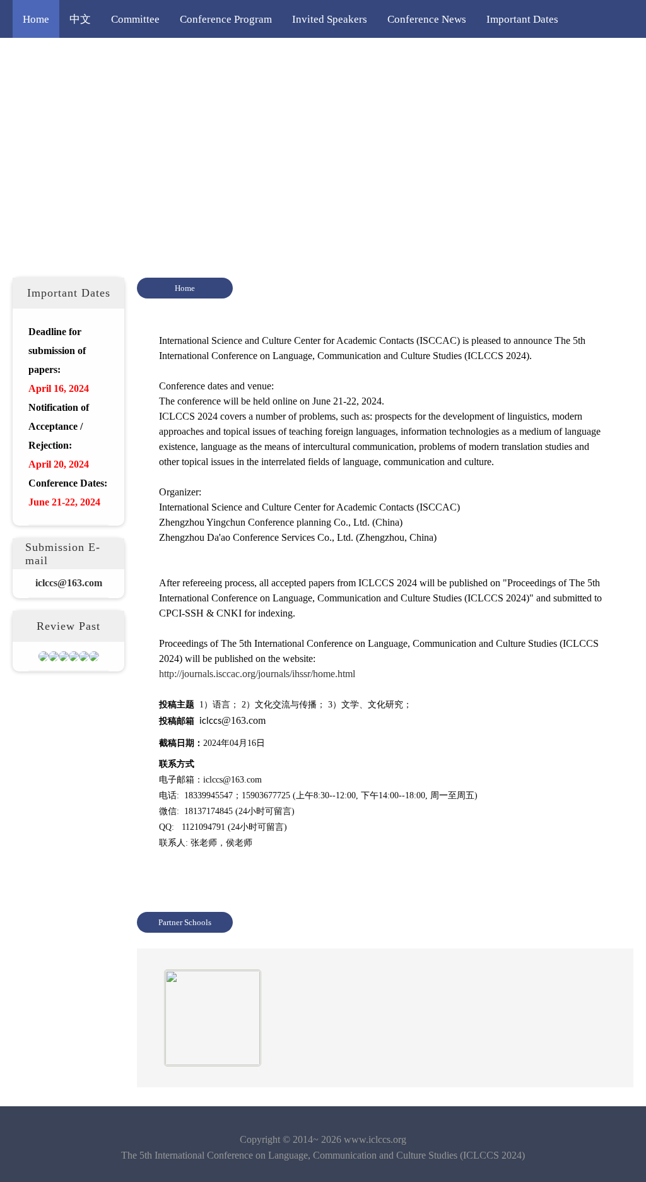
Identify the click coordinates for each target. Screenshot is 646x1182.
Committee (135, 19)
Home (36, 19)
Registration (208, 56)
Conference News (426, 19)
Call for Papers (56, 56)
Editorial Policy (291, 56)
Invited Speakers (329, 19)
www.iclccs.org (375, 1139)
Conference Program (226, 19)
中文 (80, 19)
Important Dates (522, 19)
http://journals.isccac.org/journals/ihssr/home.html (257, 673)
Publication (371, 56)
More (430, 56)
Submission (135, 56)
